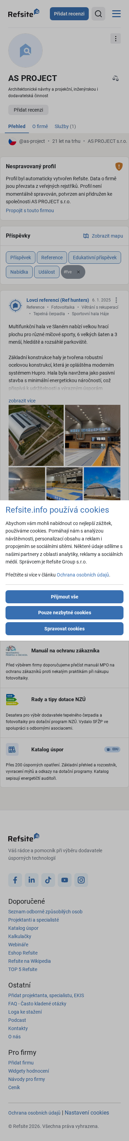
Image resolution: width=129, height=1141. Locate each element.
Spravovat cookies (64, 628)
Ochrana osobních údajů (83, 575)
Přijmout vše (64, 597)
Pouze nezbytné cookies (64, 612)
